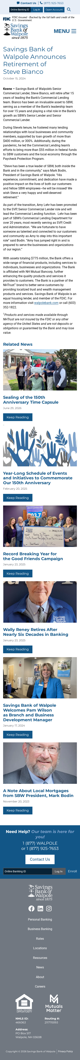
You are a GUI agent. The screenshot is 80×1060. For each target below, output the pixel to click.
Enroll (72, 871)
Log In (36, 9)
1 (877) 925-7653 (43, 848)
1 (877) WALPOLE (40, 843)
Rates (40, 939)
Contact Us (28, 3)
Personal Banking (40, 919)
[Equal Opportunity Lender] (24, 1011)
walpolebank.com (46, 303)
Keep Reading (18, 417)
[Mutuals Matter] (54, 1011)
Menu (62, 31)
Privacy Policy (65, 1051)
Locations (40, 948)
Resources (40, 958)
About (40, 977)
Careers (40, 986)
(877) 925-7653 (53, 3)
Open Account (54, 9)
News (40, 967)
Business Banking (40, 929)
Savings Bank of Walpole (41, 1051)
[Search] (69, 9)
